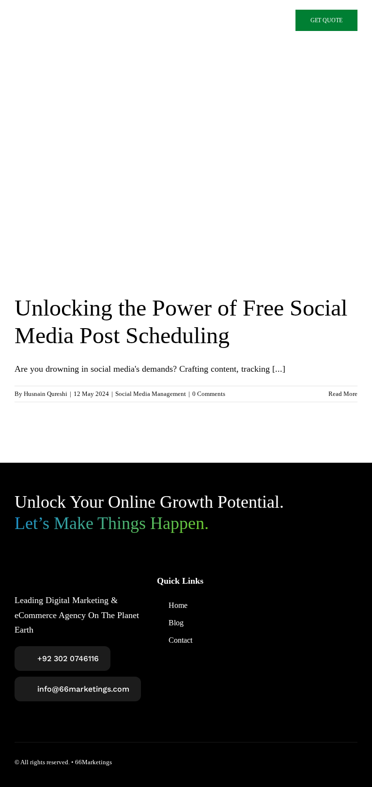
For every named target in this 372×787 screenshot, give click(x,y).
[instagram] (336, 762)
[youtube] (353, 762)
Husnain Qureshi (45, 393)
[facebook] (301, 762)
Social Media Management (150, 393)
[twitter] (319, 762)
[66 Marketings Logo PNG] (81, 20)
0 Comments (208, 393)
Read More (342, 393)
